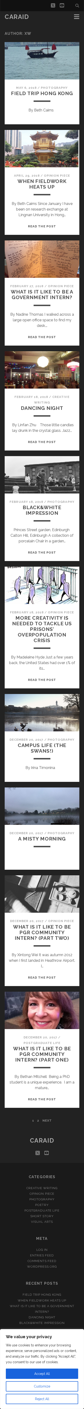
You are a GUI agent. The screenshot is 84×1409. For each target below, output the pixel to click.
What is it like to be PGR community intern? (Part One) (42, 1054)
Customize (42, 1386)
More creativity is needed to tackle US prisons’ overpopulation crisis (42, 629)
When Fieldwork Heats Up (42, 184)
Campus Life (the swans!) (42, 748)
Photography (54, 87)
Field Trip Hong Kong (42, 93)
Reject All (42, 1399)
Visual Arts (42, 1221)
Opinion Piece (57, 175)
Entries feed (42, 1255)
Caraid (17, 16)
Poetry (42, 1205)
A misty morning (42, 839)
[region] (42, 1369)
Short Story (42, 1216)
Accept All (42, 1374)
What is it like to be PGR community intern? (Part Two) (42, 932)
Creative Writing (42, 1188)
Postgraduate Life (42, 1043)
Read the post (42, 226)
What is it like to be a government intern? (42, 294)
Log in (42, 1250)
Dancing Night (42, 408)
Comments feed (42, 1261)
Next (47, 1120)
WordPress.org (42, 1266)
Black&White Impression (42, 510)
